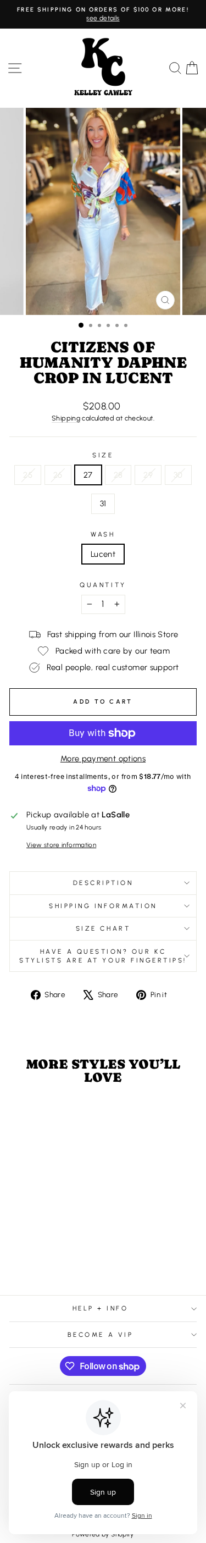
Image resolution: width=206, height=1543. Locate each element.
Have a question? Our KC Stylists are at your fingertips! (103, 956)
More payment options (103, 759)
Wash (103, 534)
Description (103, 883)
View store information (61, 845)
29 (148, 475)
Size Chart (103, 928)
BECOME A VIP (100, 1335)
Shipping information (103, 906)
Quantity (103, 585)
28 (118, 475)
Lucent (103, 554)
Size (102, 455)
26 (58, 475)
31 (103, 503)
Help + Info (101, 1308)
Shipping (66, 418)
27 (88, 475)
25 (27, 475)
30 (178, 475)
